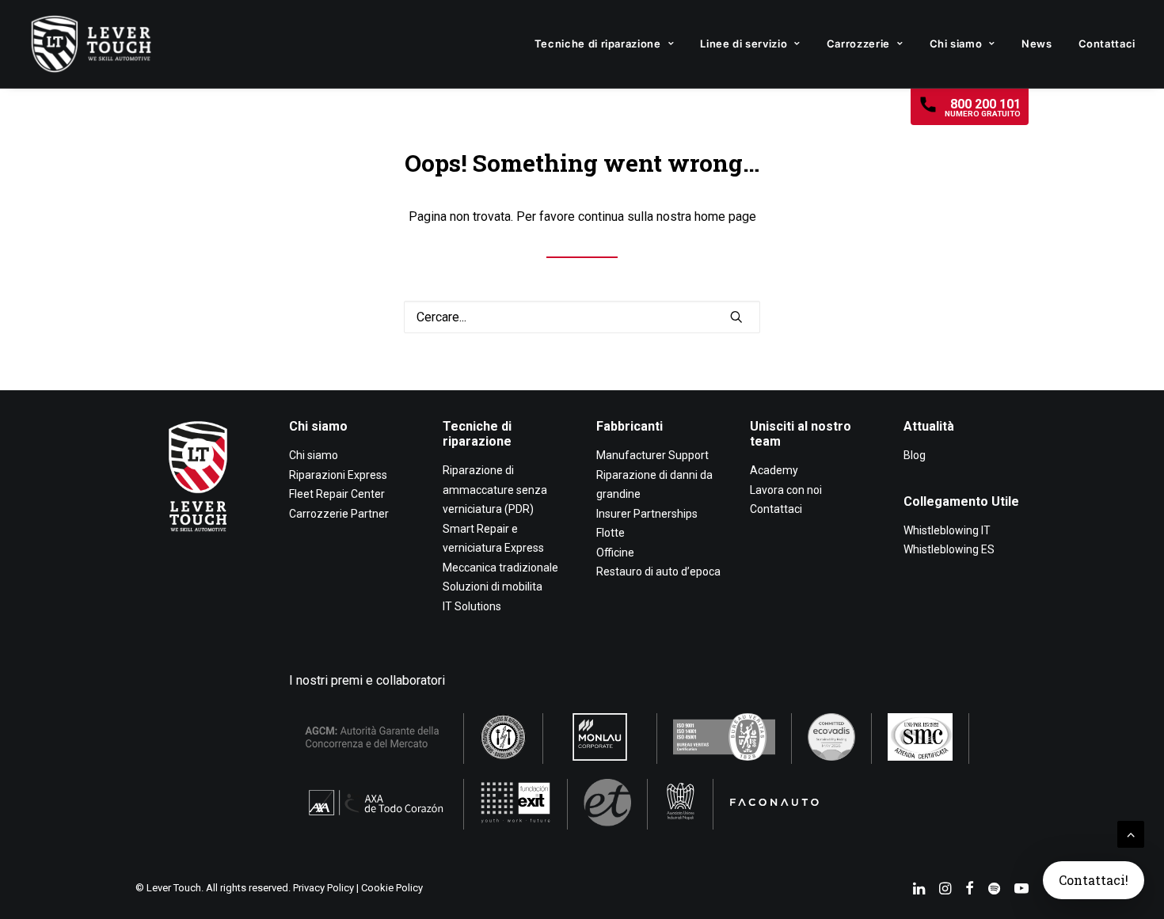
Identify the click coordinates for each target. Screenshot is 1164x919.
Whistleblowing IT (947, 530)
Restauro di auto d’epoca (658, 571)
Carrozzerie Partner (339, 513)
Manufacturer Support (652, 455)
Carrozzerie (858, 43)
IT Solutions (472, 606)
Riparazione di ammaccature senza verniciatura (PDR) (495, 489)
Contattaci (1107, 43)
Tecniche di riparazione (597, 43)
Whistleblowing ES (949, 549)
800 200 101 (983, 107)
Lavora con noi (786, 490)
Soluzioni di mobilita (492, 586)
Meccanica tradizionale (500, 567)
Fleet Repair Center (337, 494)
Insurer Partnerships (647, 513)
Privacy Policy (323, 888)
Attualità (928, 426)
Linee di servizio (743, 43)
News (1036, 43)
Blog (914, 455)
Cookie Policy (392, 888)
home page (725, 216)
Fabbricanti (629, 426)
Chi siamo (956, 43)
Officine (615, 552)
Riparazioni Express (338, 475)
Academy (774, 470)
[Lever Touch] (91, 44)
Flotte (610, 532)
